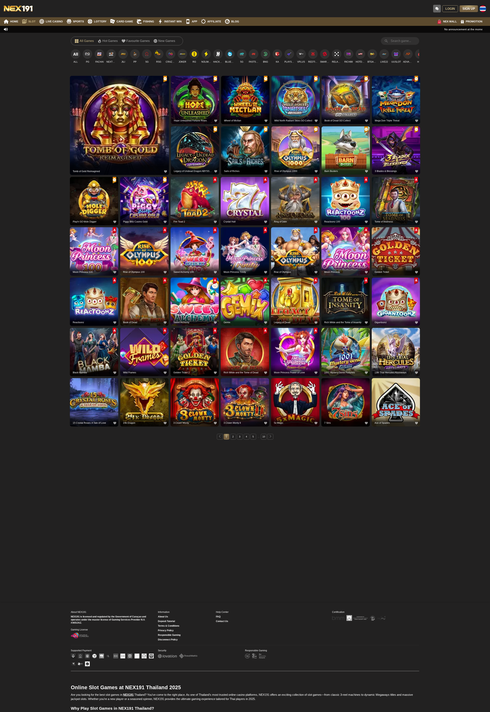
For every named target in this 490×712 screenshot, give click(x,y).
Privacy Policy (166, 630)
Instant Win (173, 21)
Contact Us (222, 621)
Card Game (125, 21)
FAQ (218, 616)
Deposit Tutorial (166, 621)
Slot (32, 21)
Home (14, 21)
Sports (78, 21)
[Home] (18, 8)
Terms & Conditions (168, 626)
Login (450, 8)
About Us (163, 616)
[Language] (482, 8)
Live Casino (54, 21)
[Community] (437, 8)
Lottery (100, 21)
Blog (235, 21)
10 (263, 436)
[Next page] (270, 437)
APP (194, 21)
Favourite (119, 116)
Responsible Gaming (169, 635)
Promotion (474, 21)
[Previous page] (220, 437)
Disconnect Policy (168, 639)
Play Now (119, 124)
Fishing (148, 21)
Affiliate (214, 21)
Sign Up (468, 8)
